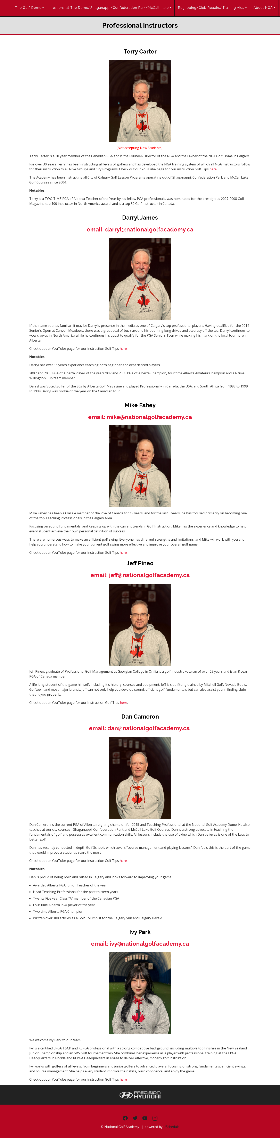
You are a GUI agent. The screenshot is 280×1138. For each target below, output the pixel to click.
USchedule (171, 1126)
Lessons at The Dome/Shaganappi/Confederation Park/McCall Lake (110, 8)
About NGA (263, 8)
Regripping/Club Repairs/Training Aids (211, 8)
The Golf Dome (28, 8)
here (213, 169)
